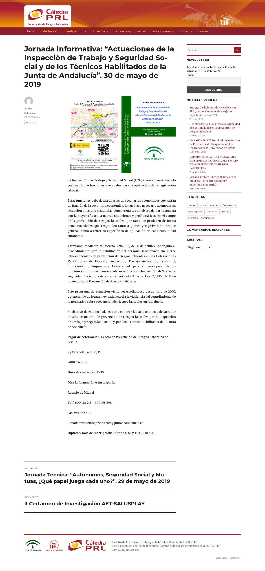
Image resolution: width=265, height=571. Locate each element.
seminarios (207, 217)
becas (191, 205)
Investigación (72, 31)
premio (225, 211)
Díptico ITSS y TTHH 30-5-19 (133, 433)
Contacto (185, 31)
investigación (195, 211)
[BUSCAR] (237, 50)
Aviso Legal (221, 558)
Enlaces (202, 31)
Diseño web (235, 558)
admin (28, 108)
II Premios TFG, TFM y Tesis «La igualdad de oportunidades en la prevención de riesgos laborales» (214, 128)
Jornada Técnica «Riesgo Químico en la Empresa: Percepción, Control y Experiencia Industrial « (212, 181)
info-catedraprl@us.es (125, 549)
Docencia (98, 31)
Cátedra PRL (49, 31)
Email (190, 75)
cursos (202, 205)
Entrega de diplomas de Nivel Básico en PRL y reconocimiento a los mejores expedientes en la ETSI (213, 111)
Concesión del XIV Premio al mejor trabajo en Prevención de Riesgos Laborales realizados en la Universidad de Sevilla (214, 144)
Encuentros (229, 205)
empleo (214, 205)
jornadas (31, 122)
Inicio (31, 31)
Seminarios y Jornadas (129, 31)
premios (193, 217)
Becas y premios (161, 31)
